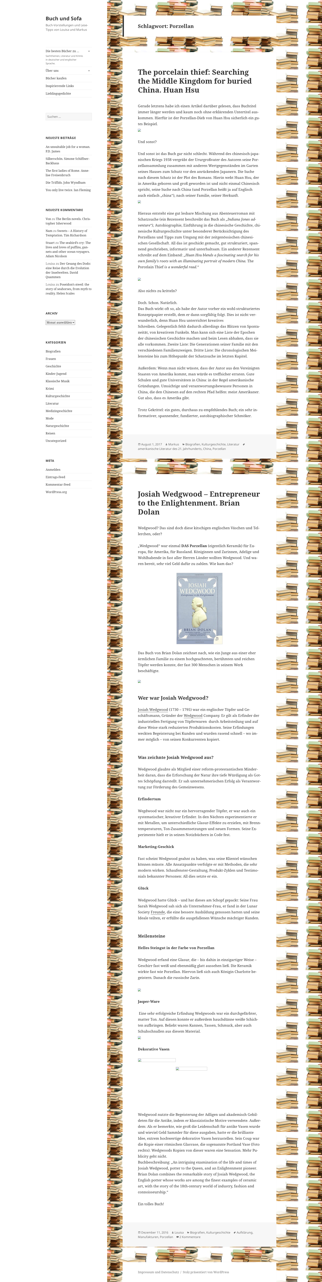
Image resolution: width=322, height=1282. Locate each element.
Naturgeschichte (57, 426)
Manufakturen (148, 1237)
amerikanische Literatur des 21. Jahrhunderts (170, 449)
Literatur (52, 403)
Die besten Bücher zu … (64, 57)
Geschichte (53, 366)
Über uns (52, 71)
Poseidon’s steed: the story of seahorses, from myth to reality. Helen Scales (68, 288)
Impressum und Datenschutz (158, 1272)
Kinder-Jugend (56, 374)
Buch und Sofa (64, 18)
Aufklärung (244, 1232)
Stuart (50, 243)
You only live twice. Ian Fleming (68, 190)
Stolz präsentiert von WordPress (206, 1272)
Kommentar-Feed (58, 484)
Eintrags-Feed (55, 477)
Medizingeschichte (59, 411)
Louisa (179, 1232)
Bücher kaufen (56, 78)
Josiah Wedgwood (153, 709)
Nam (49, 231)
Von (48, 219)
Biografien (53, 351)
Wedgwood (193, 715)
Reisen (50, 433)
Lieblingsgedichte (58, 93)
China (207, 449)
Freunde (158, 912)
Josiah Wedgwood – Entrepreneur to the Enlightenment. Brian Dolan (199, 503)
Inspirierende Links (60, 86)
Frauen (51, 359)
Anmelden (53, 470)
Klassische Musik (58, 381)
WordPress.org (56, 492)
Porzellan (219, 449)
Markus (173, 444)
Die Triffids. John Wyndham (66, 183)
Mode (50, 418)
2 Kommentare (190, 1237)
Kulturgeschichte (58, 396)
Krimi (50, 389)
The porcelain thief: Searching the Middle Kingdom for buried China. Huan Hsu (195, 81)
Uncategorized (56, 441)
